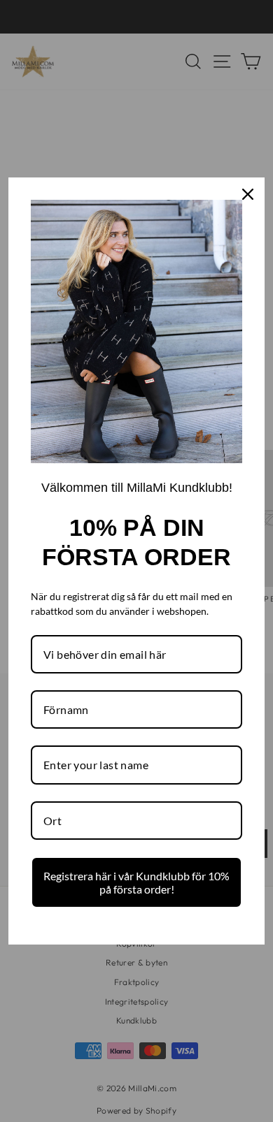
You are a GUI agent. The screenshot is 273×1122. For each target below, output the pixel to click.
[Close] (248, 194)
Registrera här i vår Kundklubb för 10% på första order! (136, 882)
